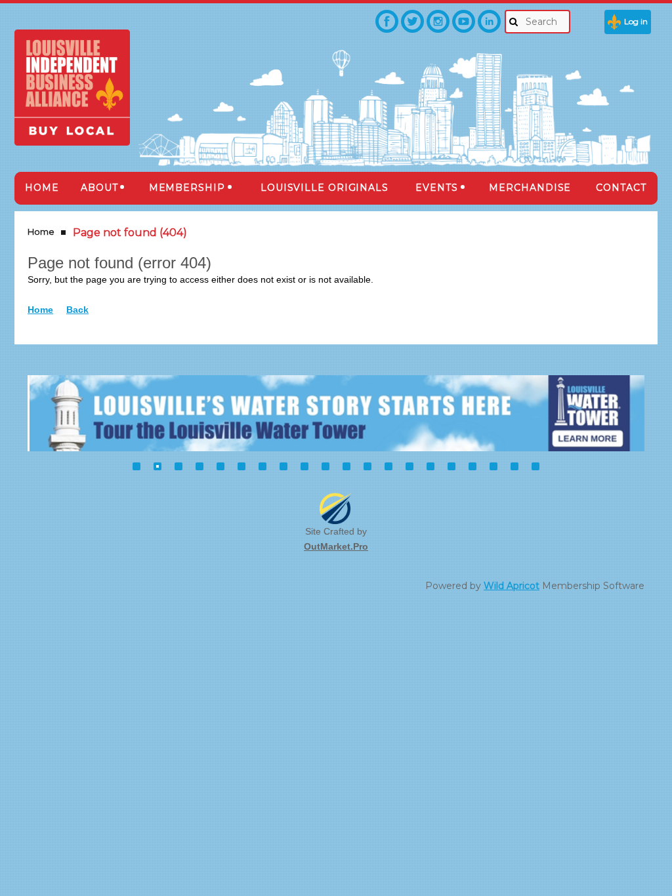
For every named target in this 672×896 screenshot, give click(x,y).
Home (41, 231)
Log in (636, 21)
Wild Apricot (511, 586)
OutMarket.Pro (336, 546)
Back (77, 309)
